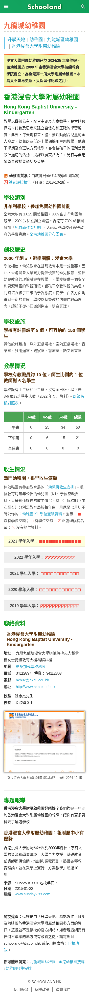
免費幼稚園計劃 (28, 227)
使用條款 (21, 989)
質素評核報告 (20, 182)
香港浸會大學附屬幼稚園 (36, 46)
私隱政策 (42, 989)
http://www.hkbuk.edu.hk (35, 687)
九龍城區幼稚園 (62, 39)
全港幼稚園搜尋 (72, 962)
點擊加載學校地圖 (30, 666)
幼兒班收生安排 (61, 487)
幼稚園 (36, 39)
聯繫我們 (63, 989)
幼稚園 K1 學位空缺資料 (42, 514)
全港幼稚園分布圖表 (46, 234)
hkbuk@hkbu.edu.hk (32, 680)
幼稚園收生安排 (19, 968)
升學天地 (16, 39)
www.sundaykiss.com (32, 894)
